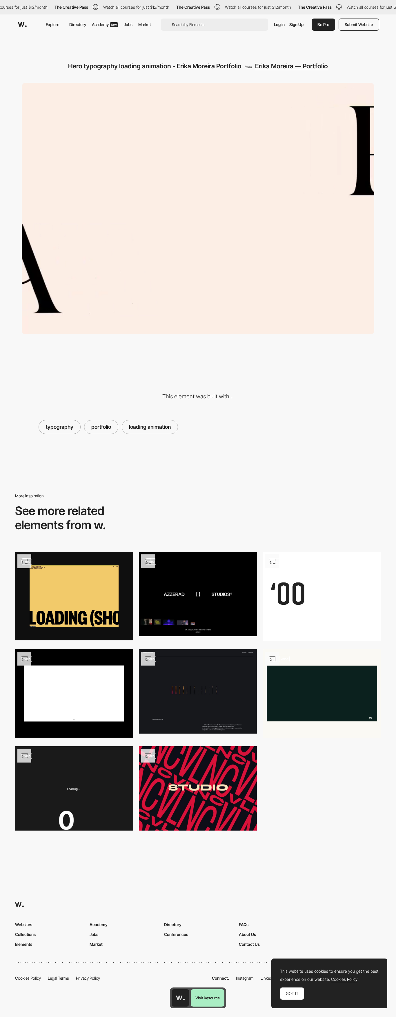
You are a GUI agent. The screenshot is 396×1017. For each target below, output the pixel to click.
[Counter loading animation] (74, 788)
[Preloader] (74, 596)
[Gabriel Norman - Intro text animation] (198, 691)
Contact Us (249, 944)
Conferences (176, 934)
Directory (77, 24)
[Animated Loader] (74, 693)
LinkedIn (268, 978)
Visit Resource (207, 998)
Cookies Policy (28, 978)
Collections (25, 934)
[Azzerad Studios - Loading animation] (198, 594)
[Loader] (322, 693)
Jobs (128, 24)
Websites (23, 924)
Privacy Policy (88, 978)
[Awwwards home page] (180, 998)
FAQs (243, 924)
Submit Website (359, 24)
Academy (104, 24)
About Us (247, 934)
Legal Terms (58, 978)
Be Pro (323, 24)
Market (144, 24)
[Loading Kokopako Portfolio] (322, 596)
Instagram (245, 978)
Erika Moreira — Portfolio (291, 66)
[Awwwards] (22, 24)
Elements (23, 944)
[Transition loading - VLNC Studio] (198, 788)
